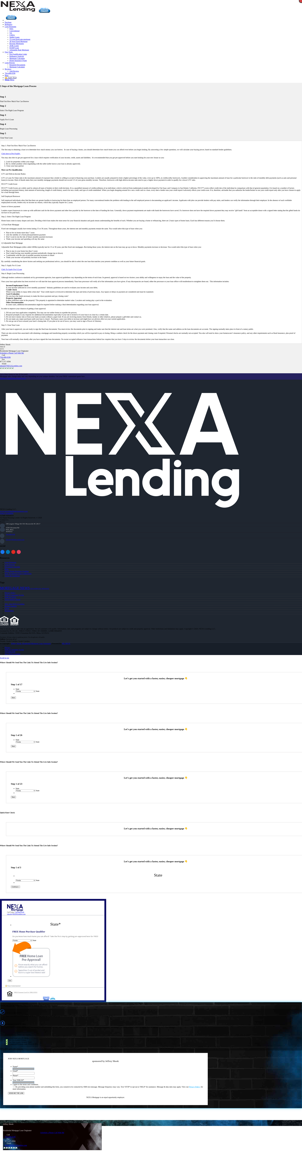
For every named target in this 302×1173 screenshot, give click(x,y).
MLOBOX (66, 644)
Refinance (45, 588)
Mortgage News (15, 588)
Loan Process (10, 565)
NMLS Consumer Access (14, 595)
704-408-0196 (5, 357)
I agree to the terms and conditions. (26, 1084)
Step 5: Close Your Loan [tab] (10, 325)
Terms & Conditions (12, 576)
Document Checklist (12, 567)
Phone (15, 1076)
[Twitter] (8, 552)
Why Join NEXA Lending (14, 604)
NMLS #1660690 (6, 513)
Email (15, 1071)
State (17, 689)
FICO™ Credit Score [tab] (9, 184)
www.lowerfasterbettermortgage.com (14, 511)
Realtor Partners (11, 606)
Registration (9, 611)
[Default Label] (19, 552)
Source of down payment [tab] (10, 206)
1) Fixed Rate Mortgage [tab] (10, 225)
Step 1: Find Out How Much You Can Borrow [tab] (18, 146)
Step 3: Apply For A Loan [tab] (11, 265)
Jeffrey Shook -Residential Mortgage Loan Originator (31, 644)
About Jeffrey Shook (12, 600)
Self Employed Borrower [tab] (10, 196)
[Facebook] (2, 552)
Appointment (45, 10)
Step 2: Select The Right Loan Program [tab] (16, 217)
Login (7, 608)
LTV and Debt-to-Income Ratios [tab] (13, 174)
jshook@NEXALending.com (11, 366)
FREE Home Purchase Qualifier (17, 571)
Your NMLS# (18, 1080)
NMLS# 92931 (10, 597)
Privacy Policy (10, 593)
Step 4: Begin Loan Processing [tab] (12, 273)
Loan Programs (10, 562)
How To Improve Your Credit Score (18, 574)
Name (15, 1067)
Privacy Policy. (194, 1087)
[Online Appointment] (11, 20)
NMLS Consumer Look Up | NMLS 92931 (25, 992)
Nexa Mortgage (35, 588)
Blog (6, 569)
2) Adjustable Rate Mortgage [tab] (12, 243)
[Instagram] (13, 552)
